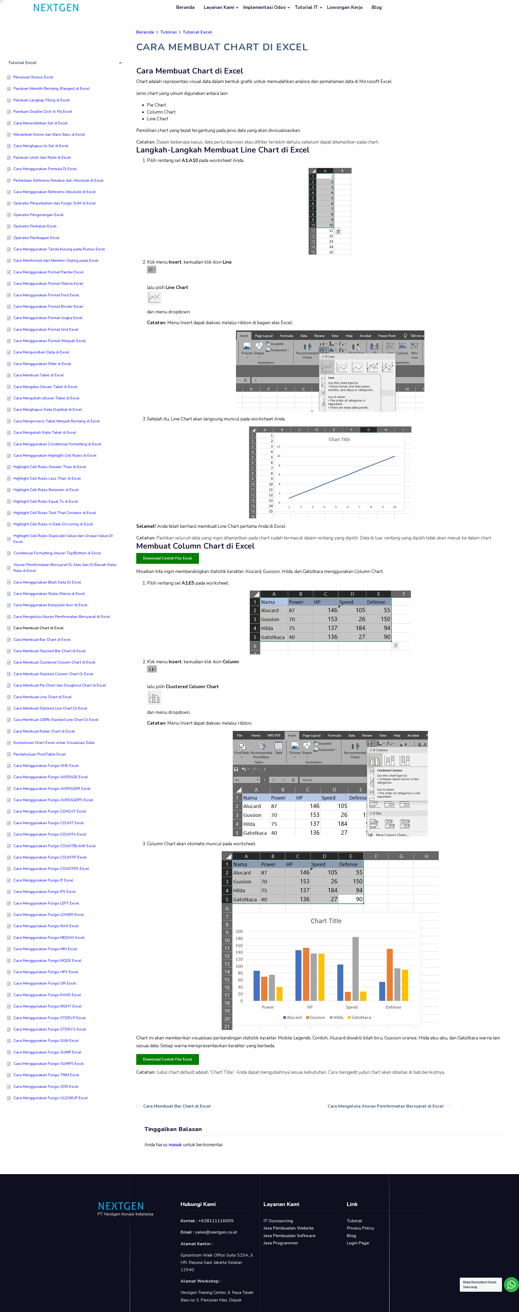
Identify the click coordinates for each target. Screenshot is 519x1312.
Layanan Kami (219, 7)
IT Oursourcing (278, 1221)
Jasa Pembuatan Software (289, 1236)
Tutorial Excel (197, 32)
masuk (175, 1145)
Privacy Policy (360, 1228)
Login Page (358, 1243)
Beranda (185, 7)
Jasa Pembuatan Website (289, 1228)
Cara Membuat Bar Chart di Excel (177, 1106)
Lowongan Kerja (344, 7)
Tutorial (168, 32)
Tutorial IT (306, 7)
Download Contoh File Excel (167, 558)
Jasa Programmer (281, 1243)
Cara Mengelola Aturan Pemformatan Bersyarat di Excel (386, 1106)
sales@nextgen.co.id (216, 1232)
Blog (377, 7)
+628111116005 (216, 1221)
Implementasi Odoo (264, 7)
